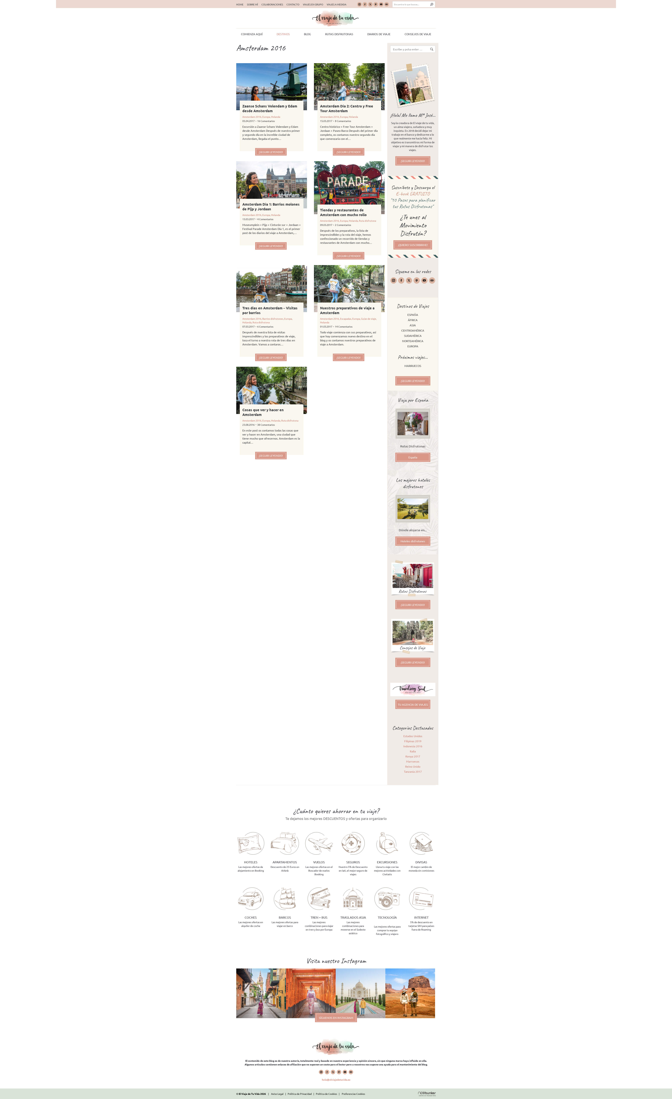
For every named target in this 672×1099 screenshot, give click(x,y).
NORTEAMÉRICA (412, 341)
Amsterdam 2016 (251, 116)
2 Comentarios (343, 224)
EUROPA (412, 346)
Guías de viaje (368, 318)
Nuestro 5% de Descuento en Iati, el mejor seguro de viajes (353, 870)
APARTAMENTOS (285, 862)
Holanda (275, 116)
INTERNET (421, 917)
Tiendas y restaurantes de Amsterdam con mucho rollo (343, 212)
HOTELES (250, 862)
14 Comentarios (343, 326)
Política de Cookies (326, 1093)
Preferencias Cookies (353, 1093)
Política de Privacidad (300, 1093)
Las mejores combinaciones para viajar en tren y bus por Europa (319, 926)
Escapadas (345, 318)
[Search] (431, 4)
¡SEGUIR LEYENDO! (271, 152)
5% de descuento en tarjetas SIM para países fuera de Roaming (421, 926)
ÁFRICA (413, 320)
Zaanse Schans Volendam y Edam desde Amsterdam (269, 108)
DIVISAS (421, 862)
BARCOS (285, 917)
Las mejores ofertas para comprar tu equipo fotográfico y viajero (387, 930)
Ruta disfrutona (367, 220)
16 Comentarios (266, 120)
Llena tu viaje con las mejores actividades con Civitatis (387, 870)
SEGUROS (353, 862)
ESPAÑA (412, 314)
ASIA (413, 325)
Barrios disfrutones (272, 318)
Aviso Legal (277, 1093)
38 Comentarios (266, 424)
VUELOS (319, 862)
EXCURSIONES (387, 862)
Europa (266, 116)
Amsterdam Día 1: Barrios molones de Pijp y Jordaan (271, 206)
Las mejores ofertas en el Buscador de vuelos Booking (319, 870)
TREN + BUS (319, 917)
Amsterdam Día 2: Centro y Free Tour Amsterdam (346, 108)
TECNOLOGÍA (387, 917)
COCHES (251, 917)
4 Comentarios (265, 219)
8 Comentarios (343, 120)
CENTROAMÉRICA (412, 330)
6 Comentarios (265, 326)
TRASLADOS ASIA (353, 917)
